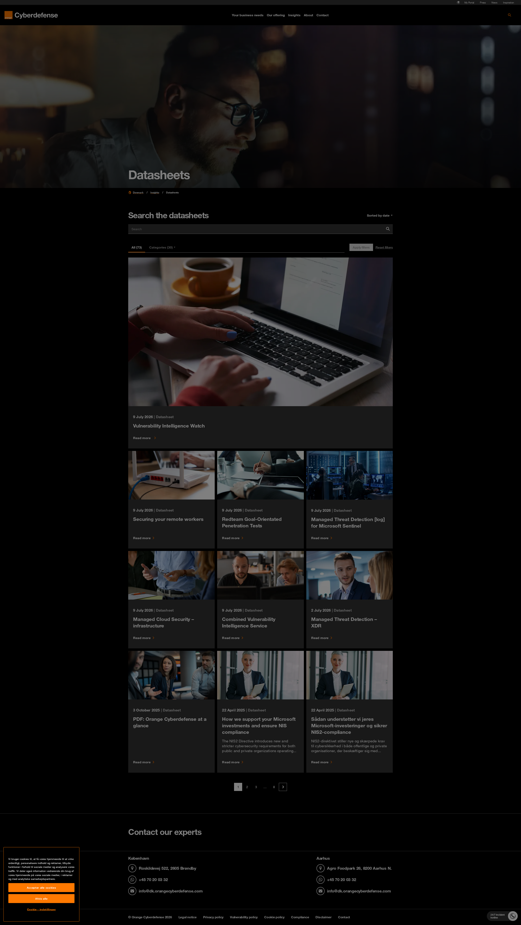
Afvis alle (41, 898)
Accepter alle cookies (41, 887)
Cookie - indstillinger (41, 909)
